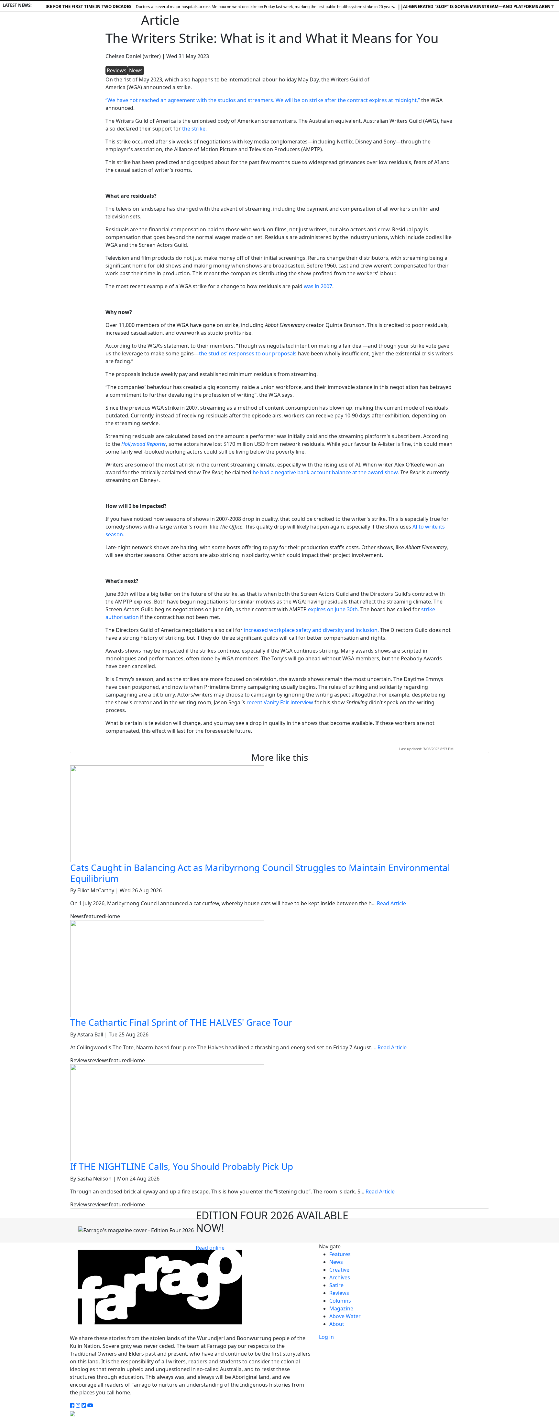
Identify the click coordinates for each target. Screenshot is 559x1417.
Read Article (391, 903)
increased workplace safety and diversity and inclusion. (311, 630)
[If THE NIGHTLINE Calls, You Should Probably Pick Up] (167, 1112)
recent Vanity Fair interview (280, 702)
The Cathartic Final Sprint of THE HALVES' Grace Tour (181, 1022)
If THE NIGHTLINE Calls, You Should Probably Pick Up (181, 1166)
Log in (326, 1336)
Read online (210, 1247)
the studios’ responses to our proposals (248, 353)
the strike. (194, 128)
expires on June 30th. (334, 609)
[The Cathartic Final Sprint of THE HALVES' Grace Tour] (167, 968)
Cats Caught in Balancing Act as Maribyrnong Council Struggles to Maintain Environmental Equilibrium (260, 873)
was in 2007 (318, 286)
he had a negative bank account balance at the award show (325, 472)
